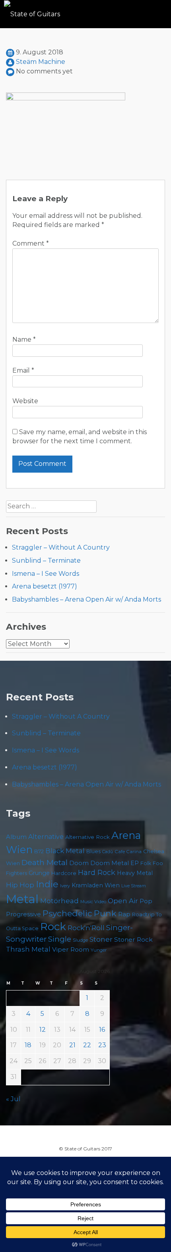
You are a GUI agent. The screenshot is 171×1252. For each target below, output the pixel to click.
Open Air (123, 901)
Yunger (99, 950)
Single (59, 939)
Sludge (80, 940)
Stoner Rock (133, 939)
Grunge (39, 873)
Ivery (65, 886)
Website (25, 401)
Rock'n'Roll (86, 928)
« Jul (13, 1099)
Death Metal (44, 862)
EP (134, 863)
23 (102, 1045)
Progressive (23, 914)
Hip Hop (20, 885)
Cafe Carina (128, 851)
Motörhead (59, 900)
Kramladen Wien (96, 885)
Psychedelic (67, 913)
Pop (146, 901)
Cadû (107, 851)
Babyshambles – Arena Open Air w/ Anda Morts (86, 599)
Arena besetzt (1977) (44, 586)
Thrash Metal (28, 949)
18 (28, 1045)
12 (42, 1029)
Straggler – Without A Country (61, 547)
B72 (39, 851)
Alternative (46, 836)
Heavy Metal (135, 873)
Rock (53, 926)
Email (23, 370)
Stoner (101, 939)
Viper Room (70, 949)
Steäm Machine (40, 61)
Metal (22, 899)
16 (102, 1029)
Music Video (93, 901)
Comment (30, 243)
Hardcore (63, 873)
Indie (47, 884)
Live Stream (133, 886)
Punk (105, 913)
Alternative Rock (87, 837)
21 (72, 1045)
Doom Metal (109, 863)
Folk (145, 863)
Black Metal (65, 851)
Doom (79, 863)
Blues (93, 851)
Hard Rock (96, 872)
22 (87, 1045)
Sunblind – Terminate (46, 560)
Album (16, 836)
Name (24, 339)
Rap (124, 914)
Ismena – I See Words (45, 573)
